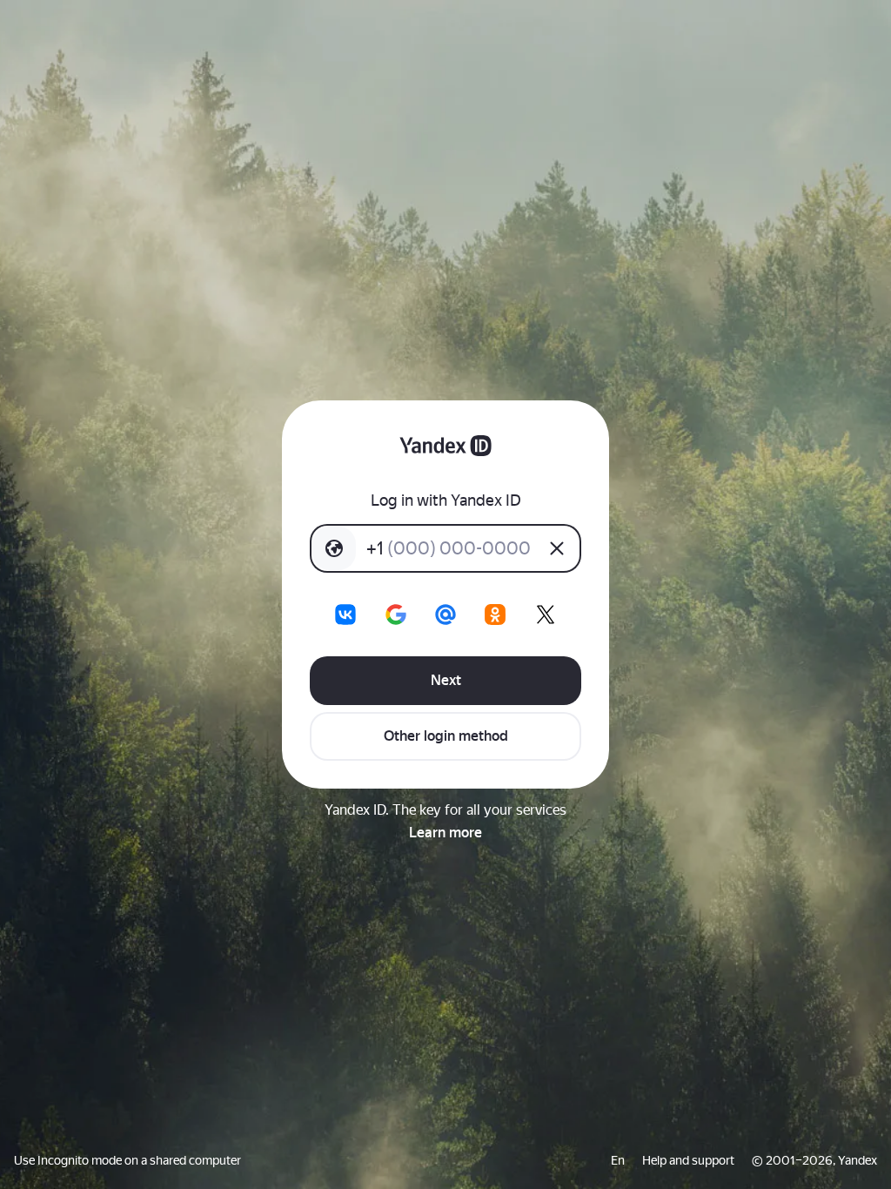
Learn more (445, 832)
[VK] (345, 614)
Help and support (688, 1160)
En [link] (618, 1160)
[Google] (396, 614)
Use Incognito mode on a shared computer (127, 1160)
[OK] (495, 614)
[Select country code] (334, 548)
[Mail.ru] (445, 614)
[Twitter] (545, 614)
